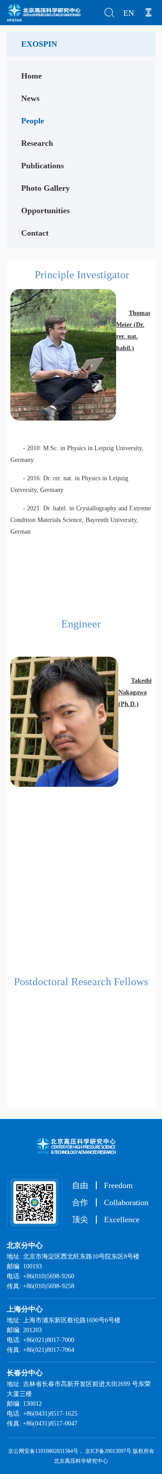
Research (37, 143)
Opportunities (45, 210)
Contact (35, 232)
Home (31, 75)
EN (128, 13)
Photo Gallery (45, 188)
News (30, 98)
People (32, 120)
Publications (42, 165)
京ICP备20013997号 (108, 1451)
